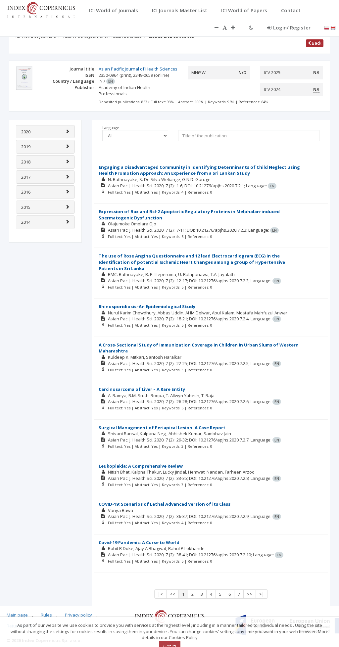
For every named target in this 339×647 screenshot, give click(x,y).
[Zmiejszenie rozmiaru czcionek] (213, 27)
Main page (17, 615)
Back (316, 43)
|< (160, 594)
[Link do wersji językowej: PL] (326, 27)
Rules (46, 615)
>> (249, 594)
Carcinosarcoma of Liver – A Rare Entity (142, 389)
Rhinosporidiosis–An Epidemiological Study (147, 306)
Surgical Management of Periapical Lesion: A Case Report (162, 428)
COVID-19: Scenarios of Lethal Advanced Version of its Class (164, 504)
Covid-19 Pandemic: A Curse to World (139, 542)
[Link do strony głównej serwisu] (41, 9)
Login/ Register (292, 27)
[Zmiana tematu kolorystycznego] (251, 27)
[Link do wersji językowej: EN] (333, 27)
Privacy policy (78, 615)
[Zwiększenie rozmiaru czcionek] (236, 27)
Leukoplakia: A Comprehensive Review (141, 466)
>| (261, 594)
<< (172, 594)
